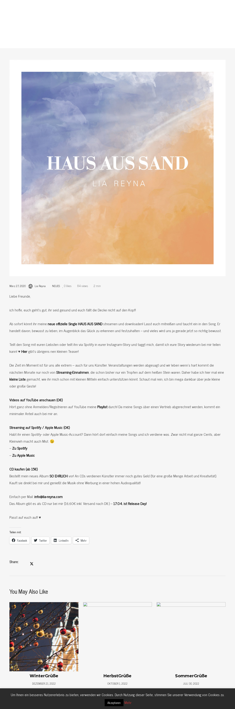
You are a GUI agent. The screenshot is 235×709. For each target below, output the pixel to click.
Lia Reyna (40, 286)
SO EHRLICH (59, 476)
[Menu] (228, 7)
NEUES (142, 37)
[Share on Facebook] (24, 562)
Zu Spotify (19, 448)
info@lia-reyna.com (48, 496)
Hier (24, 351)
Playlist (102, 407)
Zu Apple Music (23, 455)
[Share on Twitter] (32, 562)
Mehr (127, 702)
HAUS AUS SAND (90, 324)
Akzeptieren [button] (114, 702)
